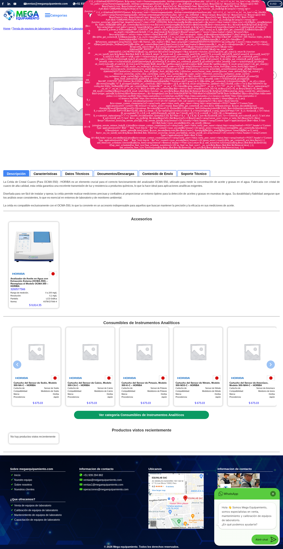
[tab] (16, 173)
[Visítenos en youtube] (15, 3)
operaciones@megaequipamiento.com (105, 489)
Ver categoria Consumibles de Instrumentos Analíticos (141, 415)
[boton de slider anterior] (15, 363)
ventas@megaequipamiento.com (47, 3)
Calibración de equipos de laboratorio (36, 510)
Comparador (256, 4)
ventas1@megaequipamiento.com (103, 484)
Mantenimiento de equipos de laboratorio (38, 515)
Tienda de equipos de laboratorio (31, 28)
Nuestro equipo (23, 480)
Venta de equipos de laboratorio (32, 505)
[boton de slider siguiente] (268, 363)
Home (6, 28)
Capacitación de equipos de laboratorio (37, 519)
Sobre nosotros (23, 484)
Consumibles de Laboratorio (69, 28)
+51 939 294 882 (93, 475)
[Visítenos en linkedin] (9, 3)
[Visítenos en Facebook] (3, 3)
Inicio (17, 475)
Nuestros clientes (24, 489)
